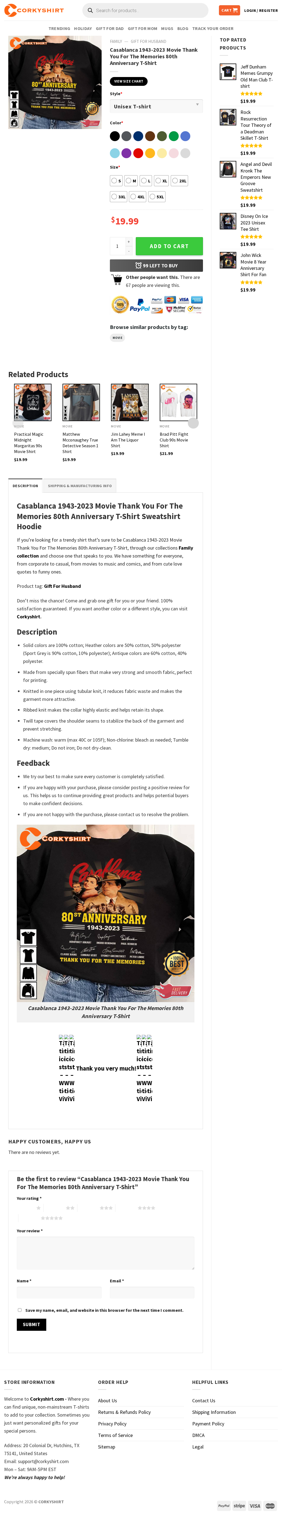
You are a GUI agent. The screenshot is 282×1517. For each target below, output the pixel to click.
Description (25, 485)
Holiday (83, 28)
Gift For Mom (143, 28)
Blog (182, 28)
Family (116, 41)
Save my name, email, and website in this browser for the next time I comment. (104, 1310)
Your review (30, 1230)
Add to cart (169, 246)
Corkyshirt (28, 616)
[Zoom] (16, 122)
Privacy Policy (112, 1423)
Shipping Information (214, 1412)
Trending (59, 28)
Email (117, 1280)
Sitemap (106, 1447)
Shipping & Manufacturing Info (80, 485)
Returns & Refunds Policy (124, 1412)
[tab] (25, 486)
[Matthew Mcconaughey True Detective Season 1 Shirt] (81, 402)
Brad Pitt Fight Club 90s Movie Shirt (174, 439)
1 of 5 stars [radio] (25, 1208)
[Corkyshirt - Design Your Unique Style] (34, 10)
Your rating (29, 1198)
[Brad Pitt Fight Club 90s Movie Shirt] (178, 402)
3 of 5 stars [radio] (88, 1208)
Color (116, 122)
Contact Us (203, 1400)
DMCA (198, 1435)
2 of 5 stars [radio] (55, 1208)
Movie (118, 338)
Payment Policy (208, 1423)
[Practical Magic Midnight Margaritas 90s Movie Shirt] (33, 402)
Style (116, 93)
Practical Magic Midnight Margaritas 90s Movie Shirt (28, 442)
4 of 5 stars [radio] (126, 1208)
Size (115, 167)
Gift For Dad (110, 28)
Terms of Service (115, 1435)
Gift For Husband (148, 41)
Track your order (213, 28)
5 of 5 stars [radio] (29, 1218)
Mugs (167, 28)
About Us (107, 1400)
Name (24, 1280)
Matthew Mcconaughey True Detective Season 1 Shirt (80, 442)
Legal (198, 1447)
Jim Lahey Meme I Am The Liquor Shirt (128, 439)
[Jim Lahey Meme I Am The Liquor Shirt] (130, 402)
